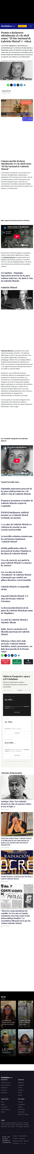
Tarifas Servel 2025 (18, 1141)
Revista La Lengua (23, 1114)
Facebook (21, 1082)
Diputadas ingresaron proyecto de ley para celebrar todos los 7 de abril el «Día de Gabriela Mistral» (16, 491)
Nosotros (15, 1136)
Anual (27, 690)
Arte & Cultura (21, 61)
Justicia (3, 1124)
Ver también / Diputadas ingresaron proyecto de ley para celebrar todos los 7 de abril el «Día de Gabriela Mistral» (17, 276)
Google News (6, 662)
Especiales (19, 1124)
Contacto (4, 1090)
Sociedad (26, 1124)
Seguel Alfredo (6, 91)
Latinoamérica (5, 1109)
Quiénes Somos (5, 1082)
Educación (12, 61)
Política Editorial (5, 1085)
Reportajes (21, 1112)
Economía (20, 1123)
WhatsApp (17, 663)
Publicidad (4, 1087)
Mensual (20, 690)
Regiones (30, 61)
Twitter (20, 1087)
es (22, 1143)
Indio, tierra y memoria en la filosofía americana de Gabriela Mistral (15, 632)
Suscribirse (17, 712)
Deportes (26, 1126)
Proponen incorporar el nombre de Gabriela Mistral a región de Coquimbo (17, 503)
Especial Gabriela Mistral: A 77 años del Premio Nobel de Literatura (14, 598)
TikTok (20, 1092)
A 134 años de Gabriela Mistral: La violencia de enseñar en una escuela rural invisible (16, 527)
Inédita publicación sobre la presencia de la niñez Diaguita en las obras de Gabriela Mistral (16, 551)
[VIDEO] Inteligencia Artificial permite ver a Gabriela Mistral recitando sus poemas (15, 515)
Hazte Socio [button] (22, 26)
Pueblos (26, 1123)
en (24, 1143)
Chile (2, 1102)
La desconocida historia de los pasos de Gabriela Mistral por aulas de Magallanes (17, 610)
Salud (8, 1124)
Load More (17, 1067)
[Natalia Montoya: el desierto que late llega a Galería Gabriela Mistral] (17, 862)
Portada (20, 1102)
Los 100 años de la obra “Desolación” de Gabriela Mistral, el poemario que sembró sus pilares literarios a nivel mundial (16, 576)
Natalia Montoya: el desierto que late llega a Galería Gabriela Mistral (17, 877)
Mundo (3, 1112)
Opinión (20, 1107)
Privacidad (4, 1092)
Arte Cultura (11, 1126)
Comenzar (17, 733)
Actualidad (4, 61)
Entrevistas (21, 1109)
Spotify (20, 1095)
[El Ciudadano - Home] (8, 26)
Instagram (21, 1085)
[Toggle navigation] (30, 26)
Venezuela (4, 1107)
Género (13, 1124)
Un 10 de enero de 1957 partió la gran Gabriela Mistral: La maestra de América (16, 563)
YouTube (28, 663)
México (3, 1104)
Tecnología (19, 1126)
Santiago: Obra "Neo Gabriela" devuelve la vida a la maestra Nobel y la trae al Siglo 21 (16, 804)
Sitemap (26, 1141)
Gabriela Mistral (9, 257)
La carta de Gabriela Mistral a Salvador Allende (14, 621)
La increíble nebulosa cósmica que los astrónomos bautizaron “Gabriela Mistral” (17, 539)
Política (3, 1123)
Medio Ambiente (11, 1123)
